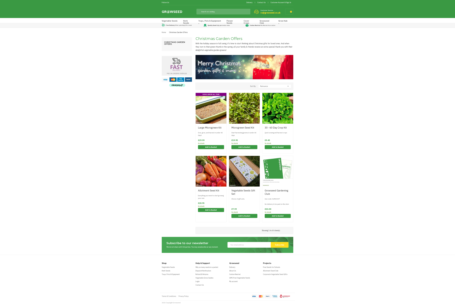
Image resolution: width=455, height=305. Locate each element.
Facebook (172, 2)
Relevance (274, 86)
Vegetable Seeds (168, 267)
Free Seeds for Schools (271, 267)
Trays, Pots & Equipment (171, 274)
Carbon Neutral (235, 274)
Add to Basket (211, 147)
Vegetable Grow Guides (204, 278)
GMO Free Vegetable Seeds (239, 278)
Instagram (184, 2)
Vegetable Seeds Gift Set (243, 192)
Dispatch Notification (203, 271)
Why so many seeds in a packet (207, 267)
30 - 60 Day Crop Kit (276, 127)
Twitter (176, 2)
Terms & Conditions (169, 296)
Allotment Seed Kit (208, 190)
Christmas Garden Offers (174, 43)
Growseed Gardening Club (276, 192)
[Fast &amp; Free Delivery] (177, 71)
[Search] (246, 11)
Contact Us (200, 285)
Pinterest (180, 2)
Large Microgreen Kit (209, 127)
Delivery (232, 267)
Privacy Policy (184, 296)
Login (198, 281)
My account (233, 281)
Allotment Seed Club (270, 271)
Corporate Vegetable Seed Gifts (275, 274)
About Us (232, 271)
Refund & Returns (202, 274)
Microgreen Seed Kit (242, 127)
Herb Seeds (166, 271)
